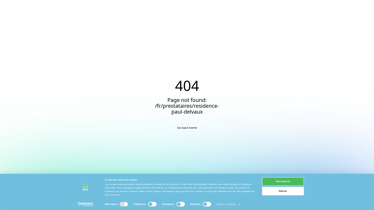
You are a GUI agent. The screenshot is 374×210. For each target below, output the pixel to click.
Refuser (283, 191)
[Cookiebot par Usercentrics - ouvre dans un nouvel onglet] (85, 204)
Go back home (187, 128)
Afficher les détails (226, 204)
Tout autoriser (283, 181)
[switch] (152, 204)
